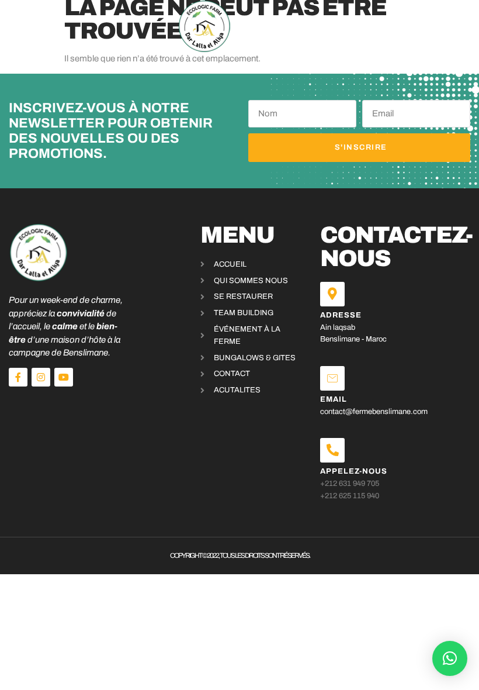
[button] (36, 26)
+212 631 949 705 (349, 483)
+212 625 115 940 (349, 496)
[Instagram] (41, 377)
